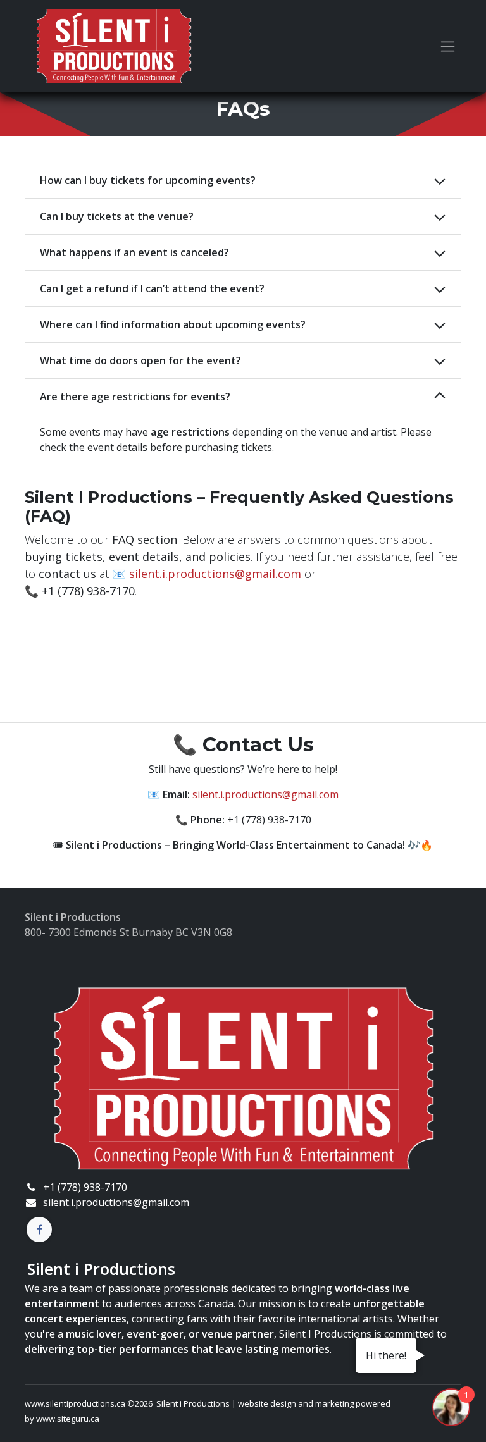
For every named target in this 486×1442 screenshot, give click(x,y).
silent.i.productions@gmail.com (215, 573)
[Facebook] (39, 1229)
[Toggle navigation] (447, 46)
